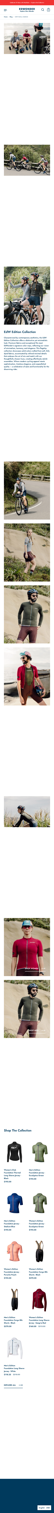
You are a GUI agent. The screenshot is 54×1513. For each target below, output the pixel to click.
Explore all (10, 1385)
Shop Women (31, 968)
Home (6, 17)
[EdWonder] (27, 10)
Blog (11, 17)
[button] (44, 1507)
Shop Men (33, 1030)
